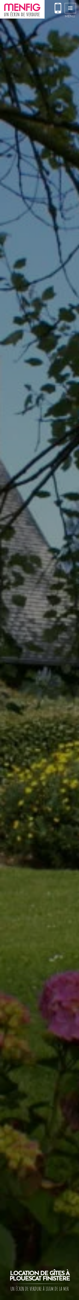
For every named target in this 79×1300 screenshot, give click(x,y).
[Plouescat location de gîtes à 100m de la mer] (22, 9)
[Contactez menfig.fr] (58, 8)
